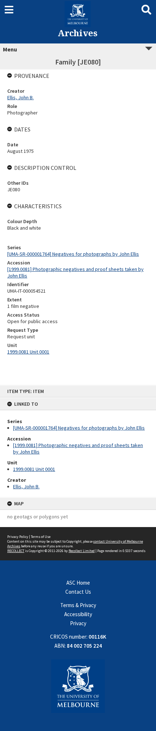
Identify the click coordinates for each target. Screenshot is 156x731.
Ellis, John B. (26, 486)
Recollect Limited (82, 550)
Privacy (78, 623)
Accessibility (78, 614)
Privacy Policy (17, 536)
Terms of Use (40, 536)
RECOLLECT (15, 550)
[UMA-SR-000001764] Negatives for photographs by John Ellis (79, 428)
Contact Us (78, 591)
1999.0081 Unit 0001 (34, 469)
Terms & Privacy (78, 605)
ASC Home (78, 582)
